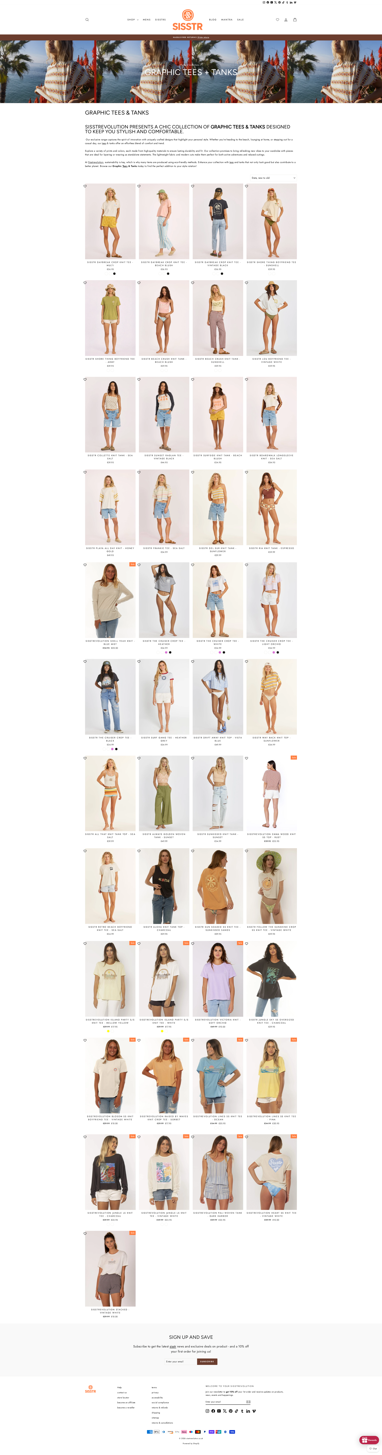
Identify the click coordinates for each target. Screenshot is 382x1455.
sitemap (155, 1417)
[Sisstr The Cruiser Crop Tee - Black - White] (108, 749)
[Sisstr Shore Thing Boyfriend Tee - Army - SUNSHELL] (108, 370)
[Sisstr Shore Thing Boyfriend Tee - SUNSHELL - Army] (273, 273)
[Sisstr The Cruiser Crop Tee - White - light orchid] (219, 652)
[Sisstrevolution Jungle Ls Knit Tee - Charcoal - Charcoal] (108, 1224)
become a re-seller (126, 1407)
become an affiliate (126, 1402)
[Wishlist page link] (277, 19)
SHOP (131, 19)
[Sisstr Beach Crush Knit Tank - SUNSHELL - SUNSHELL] (219, 370)
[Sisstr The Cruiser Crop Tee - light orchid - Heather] (265, 652)
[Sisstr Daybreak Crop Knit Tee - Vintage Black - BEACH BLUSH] (218, 273)
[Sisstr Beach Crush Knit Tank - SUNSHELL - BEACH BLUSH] (215, 370)
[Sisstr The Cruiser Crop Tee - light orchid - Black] (277, 652)
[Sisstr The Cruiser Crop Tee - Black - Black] (116, 749)
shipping (156, 1412)
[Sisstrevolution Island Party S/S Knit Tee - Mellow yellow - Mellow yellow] (108, 1031)
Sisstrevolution (95, 162)
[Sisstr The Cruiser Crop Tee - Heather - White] (162, 652)
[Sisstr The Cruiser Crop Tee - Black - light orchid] (112, 749)
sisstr (173, 1346)
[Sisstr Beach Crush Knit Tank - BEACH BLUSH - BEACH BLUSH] (162, 370)
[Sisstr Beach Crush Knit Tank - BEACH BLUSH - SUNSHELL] (166, 370)
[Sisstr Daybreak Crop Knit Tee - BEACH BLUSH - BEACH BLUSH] (164, 273)
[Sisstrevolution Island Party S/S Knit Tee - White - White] (166, 1031)
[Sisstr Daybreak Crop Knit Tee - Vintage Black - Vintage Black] (222, 273)
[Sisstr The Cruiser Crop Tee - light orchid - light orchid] (273, 652)
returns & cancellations (162, 1422)
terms (154, 1387)
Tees (125, 166)
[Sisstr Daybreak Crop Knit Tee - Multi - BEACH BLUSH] (110, 273)
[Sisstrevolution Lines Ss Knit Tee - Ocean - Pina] (219, 1127)
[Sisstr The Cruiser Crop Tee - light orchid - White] (269, 652)
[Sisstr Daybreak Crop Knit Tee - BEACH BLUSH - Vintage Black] (168, 273)
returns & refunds (160, 1407)
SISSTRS (160, 19)
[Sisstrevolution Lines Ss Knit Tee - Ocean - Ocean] (215, 1127)
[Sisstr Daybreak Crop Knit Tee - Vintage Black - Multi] (213, 273)
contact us (122, 1392)
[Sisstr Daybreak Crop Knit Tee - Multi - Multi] (106, 273)
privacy (155, 1392)
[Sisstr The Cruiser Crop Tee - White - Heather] (211, 652)
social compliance (160, 1402)
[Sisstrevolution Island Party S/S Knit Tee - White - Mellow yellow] (162, 1031)
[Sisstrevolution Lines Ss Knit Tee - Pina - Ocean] (269, 1127)
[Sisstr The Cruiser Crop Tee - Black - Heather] (104, 749)
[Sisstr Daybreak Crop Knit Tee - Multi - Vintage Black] (114, 273)
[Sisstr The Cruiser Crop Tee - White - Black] (223, 652)
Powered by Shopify (191, 1443)
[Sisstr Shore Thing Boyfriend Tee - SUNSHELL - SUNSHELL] (269, 273)
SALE (240, 19)
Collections (194, 64)
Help (119, 1387)
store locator (123, 1397)
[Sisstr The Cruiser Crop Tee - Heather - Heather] (158, 652)
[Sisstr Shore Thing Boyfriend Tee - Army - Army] (112, 370)
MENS (147, 19)
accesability (157, 1397)
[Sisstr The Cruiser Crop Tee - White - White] (215, 652)
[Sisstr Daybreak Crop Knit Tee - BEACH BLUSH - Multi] (160, 273)
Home (184, 64)
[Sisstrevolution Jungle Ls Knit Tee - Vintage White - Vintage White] (166, 1224)
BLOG (213, 19)
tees (104, 143)
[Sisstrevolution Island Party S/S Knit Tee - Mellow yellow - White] (112, 1031)
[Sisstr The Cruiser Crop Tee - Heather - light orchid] (166, 652)
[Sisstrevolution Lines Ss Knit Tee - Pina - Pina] (273, 1127)
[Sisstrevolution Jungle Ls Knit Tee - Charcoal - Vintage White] (112, 1224)
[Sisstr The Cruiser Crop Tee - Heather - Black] (170, 652)
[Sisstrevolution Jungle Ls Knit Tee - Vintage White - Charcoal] (162, 1224)
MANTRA (227, 19)
